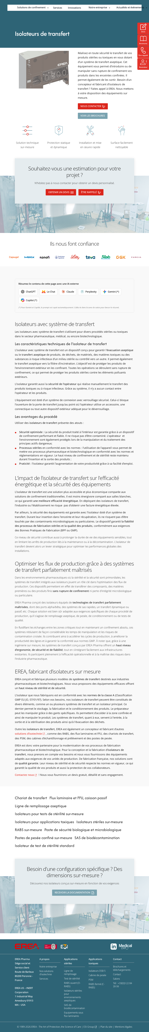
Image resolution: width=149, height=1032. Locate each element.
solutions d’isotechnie (28, 733)
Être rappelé (89, 192)
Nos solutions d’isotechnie (46, 972)
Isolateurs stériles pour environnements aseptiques (73, 995)
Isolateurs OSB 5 (97, 970)
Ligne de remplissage (70, 972)
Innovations (74, 7)
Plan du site (106, 1026)
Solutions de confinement (31, 7)
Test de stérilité (72, 978)
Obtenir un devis (58, 192)
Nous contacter (90, 106)
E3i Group (89, 1026)
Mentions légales (123, 1026)
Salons (116, 978)
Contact (117, 974)
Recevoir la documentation (72, 892)
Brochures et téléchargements (121, 968)
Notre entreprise (98, 7)
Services (57, 7)
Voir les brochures (92, 115)
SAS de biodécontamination (74, 1006)
